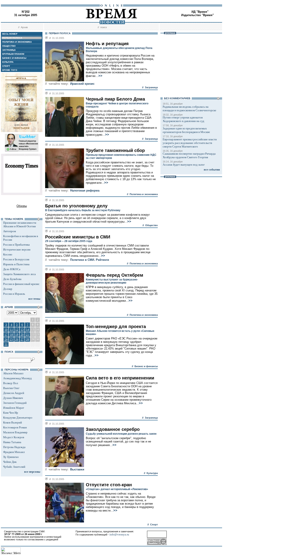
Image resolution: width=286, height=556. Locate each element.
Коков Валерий (12, 422)
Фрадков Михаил (14, 452)
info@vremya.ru (119, 534)
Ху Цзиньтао (11, 457)
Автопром (9, 231)
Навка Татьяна (12, 442)
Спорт (154, 524)
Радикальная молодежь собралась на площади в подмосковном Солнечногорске (189, 108)
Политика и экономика (144, 194)
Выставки (77, 469)
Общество (151, 225)
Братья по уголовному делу (76, 205)
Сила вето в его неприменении (120, 377)
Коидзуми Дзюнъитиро (17, 417)
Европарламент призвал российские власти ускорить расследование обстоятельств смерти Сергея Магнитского (190, 143)
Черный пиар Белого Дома (115, 99)
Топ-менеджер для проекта (116, 326)
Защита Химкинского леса (19, 274)
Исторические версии (16, 249)
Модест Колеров (13, 437)
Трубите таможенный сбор (115, 150)
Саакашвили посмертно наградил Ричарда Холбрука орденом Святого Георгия (189, 155)
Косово (7, 254)
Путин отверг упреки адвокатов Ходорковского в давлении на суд (183, 119)
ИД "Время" (199, 11)
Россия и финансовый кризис (21, 284)
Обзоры (22, 206)
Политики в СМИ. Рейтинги (89, 259)
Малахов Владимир (15, 432)
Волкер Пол (10, 383)
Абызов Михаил (13, 373)
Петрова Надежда (14, 447)
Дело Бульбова (12, 279)
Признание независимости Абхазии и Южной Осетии (19, 224)
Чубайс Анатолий (14, 466)
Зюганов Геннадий (15, 402)
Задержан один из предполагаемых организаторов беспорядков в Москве (186, 130)
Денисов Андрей (13, 393)
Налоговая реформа (84, 190)
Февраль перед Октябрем (114, 275)
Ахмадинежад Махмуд (17, 378)
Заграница (151, 87)
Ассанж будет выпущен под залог (184, 164)
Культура (152, 473)
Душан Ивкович (13, 398)
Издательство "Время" (197, 15)
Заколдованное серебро (113, 429)
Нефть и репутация (107, 43)
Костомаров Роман (15, 427)
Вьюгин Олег (11, 388)
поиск (103, 27)
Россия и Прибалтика (16, 244)
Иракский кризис (82, 83)
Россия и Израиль (14, 293)
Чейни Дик (10, 461)
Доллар (7, 289)
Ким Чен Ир (10, 412)
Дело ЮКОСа (11, 269)
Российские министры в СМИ (77, 236)
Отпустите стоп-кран (109, 484)
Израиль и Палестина (16, 264)
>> (100, 76)
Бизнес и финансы (146, 366)
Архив (24, 27)
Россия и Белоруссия (16, 259)
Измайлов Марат (13, 407)
